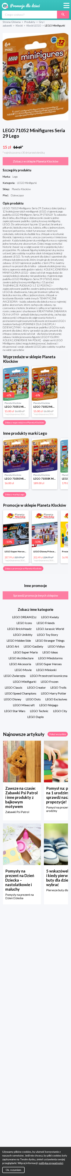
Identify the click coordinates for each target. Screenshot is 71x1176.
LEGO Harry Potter (53, 693)
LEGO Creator (36, 687)
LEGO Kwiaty (50, 617)
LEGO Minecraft (24, 705)
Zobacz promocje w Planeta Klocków (23, 568)
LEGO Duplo (35, 717)
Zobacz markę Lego (14, 494)
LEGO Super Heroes (49, 664)
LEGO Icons (24, 623)
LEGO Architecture (21, 658)
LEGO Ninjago (48, 705)
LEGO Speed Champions (20, 693)
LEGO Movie (23, 670)
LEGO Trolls (58, 687)
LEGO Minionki (46, 670)
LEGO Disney (12, 699)
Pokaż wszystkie (57, 734)
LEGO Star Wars (14, 711)
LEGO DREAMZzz (24, 617)
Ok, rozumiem (13, 1169)
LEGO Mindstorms (50, 658)
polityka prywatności (51, 1163)
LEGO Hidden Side (19, 640)
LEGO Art (12, 646)
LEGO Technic (39, 711)
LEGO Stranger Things (50, 640)
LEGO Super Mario (25, 652)
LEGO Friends (46, 623)
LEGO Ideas (50, 652)
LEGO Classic (14, 687)
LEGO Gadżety (33, 646)
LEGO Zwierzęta (14, 675)
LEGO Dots (33, 699)
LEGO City (60, 711)
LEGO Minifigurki (24, 681)
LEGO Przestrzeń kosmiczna (48, 675)
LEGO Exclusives (56, 699)
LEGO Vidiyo (56, 646)
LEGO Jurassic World (50, 629)
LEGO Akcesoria (20, 664)
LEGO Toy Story (47, 634)
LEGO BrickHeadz (19, 629)
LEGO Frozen (49, 681)
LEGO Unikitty (22, 634)
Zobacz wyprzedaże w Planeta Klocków (24, 422)
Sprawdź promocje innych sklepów (35, 595)
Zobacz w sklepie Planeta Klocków (35, 161)
